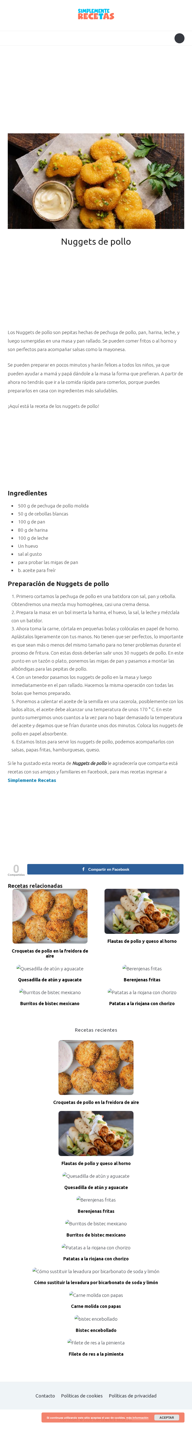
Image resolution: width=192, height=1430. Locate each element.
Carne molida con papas (96, 1306)
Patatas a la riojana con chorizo (142, 1003)
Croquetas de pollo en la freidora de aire (50, 953)
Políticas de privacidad (132, 1395)
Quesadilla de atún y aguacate (50, 979)
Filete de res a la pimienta (96, 1354)
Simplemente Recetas (32, 780)
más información (137, 1417)
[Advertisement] (96, 91)
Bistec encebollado (96, 1330)
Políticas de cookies (82, 1395)
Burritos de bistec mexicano (50, 1003)
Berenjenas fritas (142, 979)
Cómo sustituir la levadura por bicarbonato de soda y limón (96, 1282)
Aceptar (167, 1417)
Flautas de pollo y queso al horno (142, 941)
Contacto (45, 1395)
